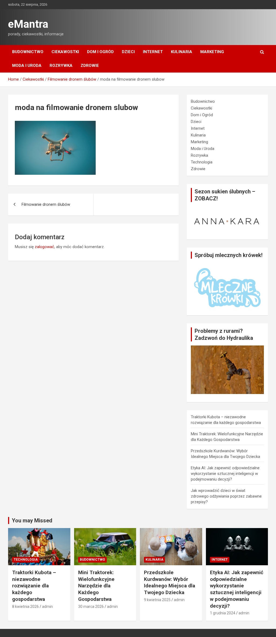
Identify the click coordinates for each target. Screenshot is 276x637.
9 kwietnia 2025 (157, 600)
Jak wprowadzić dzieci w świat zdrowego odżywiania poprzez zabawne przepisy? (226, 496)
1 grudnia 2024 (222, 613)
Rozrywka (61, 65)
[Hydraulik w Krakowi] (227, 348)
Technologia (201, 162)
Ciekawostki (65, 51)
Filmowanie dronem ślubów (46, 204)
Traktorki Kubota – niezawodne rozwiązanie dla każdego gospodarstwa (34, 585)
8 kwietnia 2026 (25, 606)
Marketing (212, 51)
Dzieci (128, 51)
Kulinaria (181, 51)
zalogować (44, 246)
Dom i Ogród (100, 51)
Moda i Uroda (27, 65)
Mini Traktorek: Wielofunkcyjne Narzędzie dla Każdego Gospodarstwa (96, 585)
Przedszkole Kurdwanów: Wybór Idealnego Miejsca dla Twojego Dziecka (169, 582)
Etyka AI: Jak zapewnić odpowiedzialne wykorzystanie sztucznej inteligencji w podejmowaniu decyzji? (225, 473)
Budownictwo (27, 51)
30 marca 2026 (91, 606)
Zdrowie (90, 65)
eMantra (28, 24)
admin (47, 606)
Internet (153, 51)
